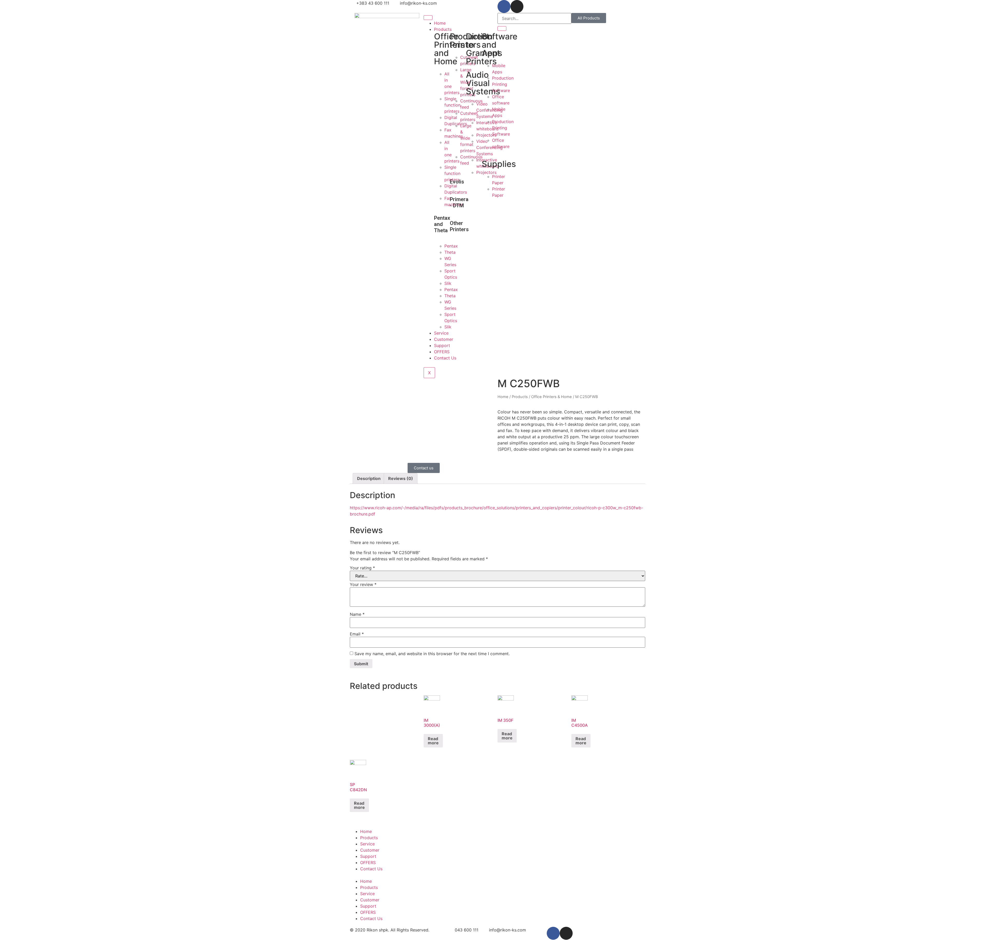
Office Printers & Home (551, 396)
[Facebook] (503, 6)
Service (441, 333)
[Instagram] (516, 6)
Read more (433, 740)
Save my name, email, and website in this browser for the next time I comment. (432, 654)
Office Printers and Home (449, 48)
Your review (363, 584)
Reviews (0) (400, 478)
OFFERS (442, 351)
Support (442, 345)
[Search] (501, 28)
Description (369, 478)
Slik (447, 283)
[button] (588, 18)
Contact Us (445, 358)
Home (440, 23)
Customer (443, 339)
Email (357, 634)
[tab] (369, 478)
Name (357, 614)
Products (443, 29)
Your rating (362, 568)
